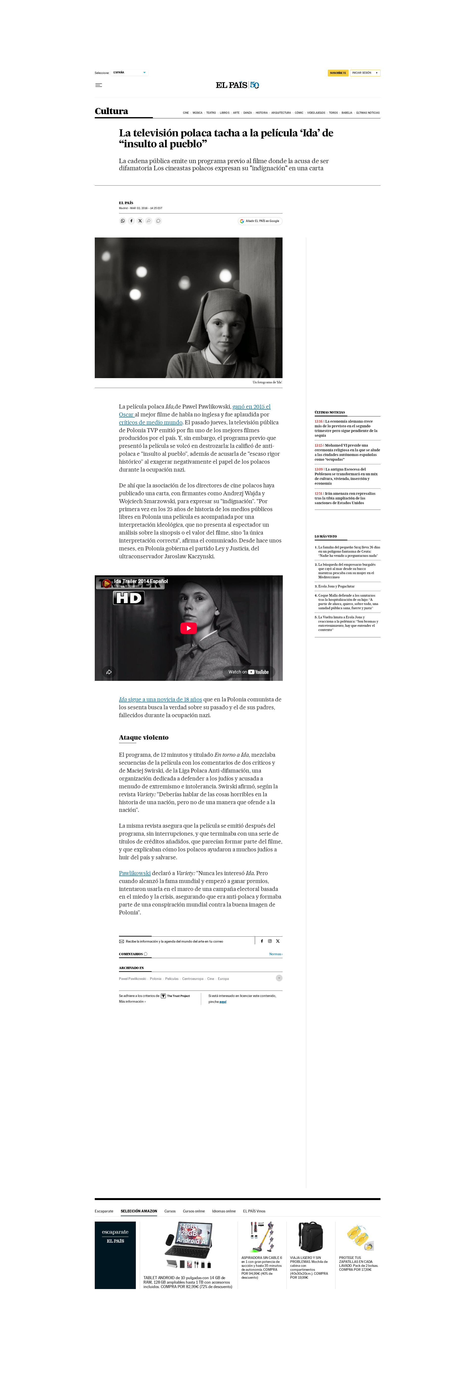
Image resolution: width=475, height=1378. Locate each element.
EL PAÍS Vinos (254, 1211)
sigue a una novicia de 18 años (160, 699)
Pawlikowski (135, 873)
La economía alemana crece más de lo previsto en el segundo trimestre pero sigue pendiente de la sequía (346, 428)
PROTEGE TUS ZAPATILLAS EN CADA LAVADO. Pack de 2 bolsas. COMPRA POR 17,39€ (358, 1263)
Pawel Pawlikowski (132, 979)
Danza (247, 112)
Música (198, 112)
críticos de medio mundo (150, 422)
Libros (224, 112)
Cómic (299, 112)
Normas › (276, 954)
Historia (262, 112)
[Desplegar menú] (99, 85)
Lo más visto (326, 536)
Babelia (347, 112)
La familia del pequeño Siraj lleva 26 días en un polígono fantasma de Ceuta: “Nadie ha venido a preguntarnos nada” (349, 551)
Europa (223, 979)
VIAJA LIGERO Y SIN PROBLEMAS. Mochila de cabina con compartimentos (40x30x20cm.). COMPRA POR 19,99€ (309, 1267)
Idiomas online (224, 1211)
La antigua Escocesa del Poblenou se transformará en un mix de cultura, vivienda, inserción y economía (346, 476)
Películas (171, 979)
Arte (236, 112)
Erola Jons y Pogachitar (336, 586)
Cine (186, 112)
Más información (131, 1001)
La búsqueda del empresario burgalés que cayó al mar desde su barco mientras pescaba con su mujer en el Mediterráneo (347, 570)
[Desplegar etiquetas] (279, 978)
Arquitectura (281, 112)
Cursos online (194, 1211)
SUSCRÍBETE (338, 73)
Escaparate (104, 1211)
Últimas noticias (368, 112)
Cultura (111, 111)
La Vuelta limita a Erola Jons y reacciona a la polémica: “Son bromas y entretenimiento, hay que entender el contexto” (348, 623)
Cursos (170, 1211)
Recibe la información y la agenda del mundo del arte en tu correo (174, 941)
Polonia (155, 979)
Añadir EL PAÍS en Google (262, 221)
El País (126, 203)
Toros (333, 112)
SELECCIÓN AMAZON (139, 1211)
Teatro (211, 112)
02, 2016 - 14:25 (146, 208)
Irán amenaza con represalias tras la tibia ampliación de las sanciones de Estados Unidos (345, 498)
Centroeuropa (192, 979)
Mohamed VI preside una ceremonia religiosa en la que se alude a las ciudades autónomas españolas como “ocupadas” (347, 452)
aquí (222, 1001)
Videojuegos (316, 112)
